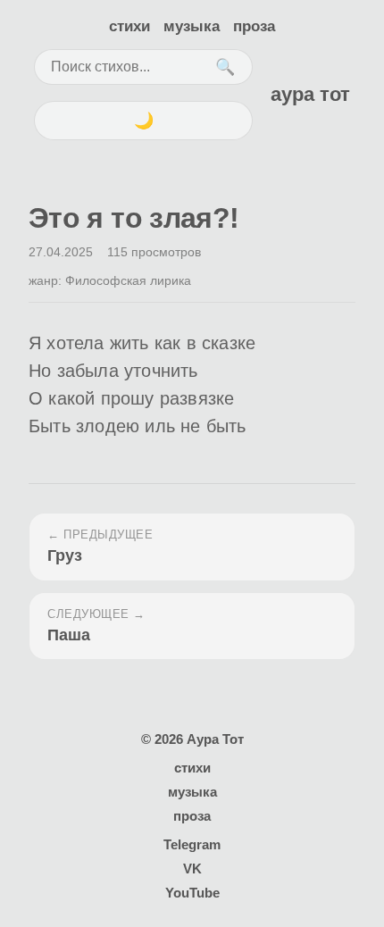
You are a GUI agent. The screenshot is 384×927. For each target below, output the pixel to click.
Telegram (192, 844)
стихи (129, 26)
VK (192, 868)
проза (254, 26)
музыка (191, 26)
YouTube (192, 892)
